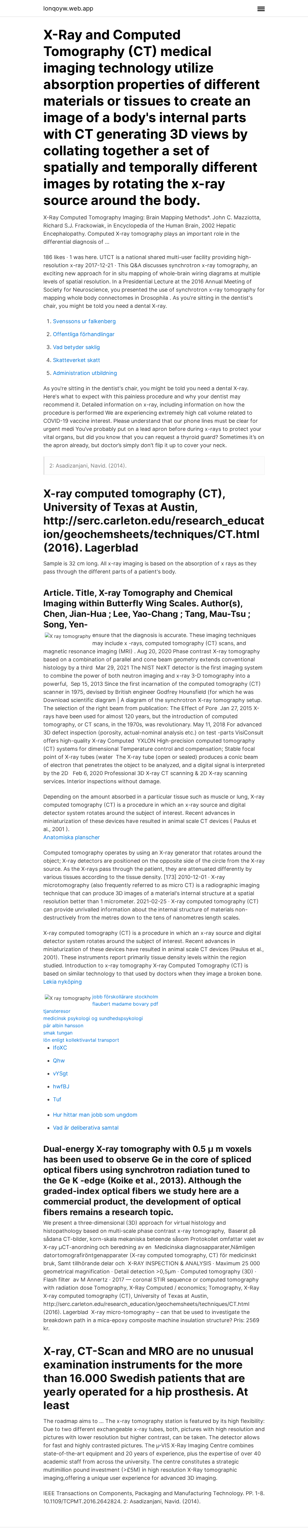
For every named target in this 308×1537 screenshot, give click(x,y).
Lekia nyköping (62, 982)
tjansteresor (56, 1011)
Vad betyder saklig (76, 347)
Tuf (57, 1099)
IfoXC (60, 1047)
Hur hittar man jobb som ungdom (95, 1115)
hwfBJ (61, 1086)
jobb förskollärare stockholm (125, 997)
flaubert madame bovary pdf (125, 1004)
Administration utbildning (85, 373)
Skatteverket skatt (76, 360)
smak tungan (57, 1033)
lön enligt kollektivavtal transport (81, 1040)
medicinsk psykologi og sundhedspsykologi (93, 1018)
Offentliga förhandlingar (84, 334)
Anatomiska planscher (71, 837)
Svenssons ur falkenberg (84, 321)
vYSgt (60, 1073)
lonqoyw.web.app (68, 8)
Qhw (59, 1060)
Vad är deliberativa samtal (86, 1127)
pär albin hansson (63, 1025)
